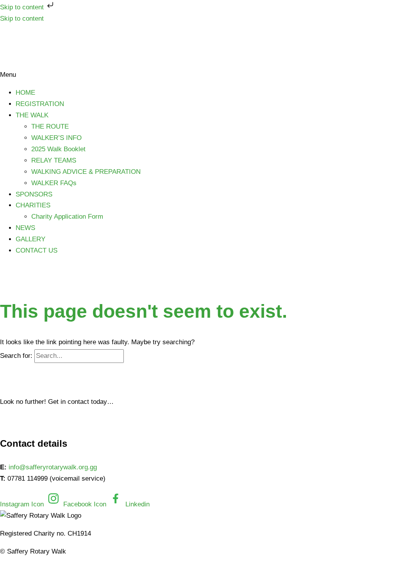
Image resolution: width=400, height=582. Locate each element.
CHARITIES (33, 205)
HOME (25, 92)
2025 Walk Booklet (58, 149)
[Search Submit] (134, 355)
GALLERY (30, 239)
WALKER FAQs (54, 183)
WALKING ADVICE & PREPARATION (86, 171)
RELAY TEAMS (53, 160)
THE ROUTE (50, 126)
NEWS (25, 228)
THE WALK (32, 115)
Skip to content (23, 7)
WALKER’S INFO (56, 138)
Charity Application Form (67, 216)
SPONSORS (34, 194)
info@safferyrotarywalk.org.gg (53, 467)
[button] (200, 75)
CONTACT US (36, 250)
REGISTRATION (40, 104)
